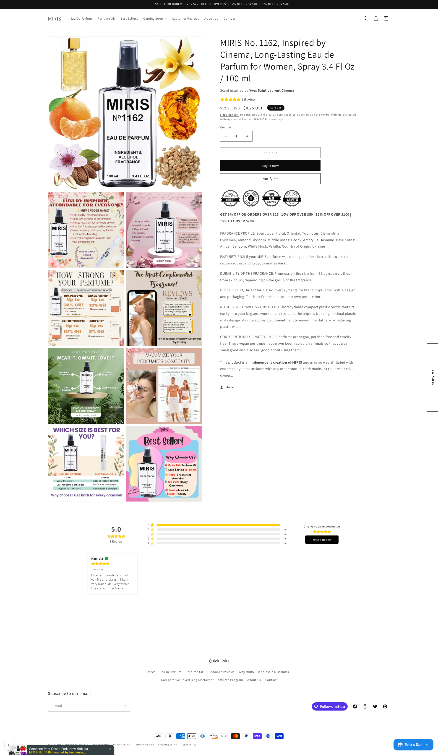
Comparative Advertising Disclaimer (187, 680)
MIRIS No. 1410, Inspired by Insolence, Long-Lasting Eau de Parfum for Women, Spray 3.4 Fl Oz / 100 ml (57, 737)
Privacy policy (121, 744)
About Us (254, 680)
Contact (271, 680)
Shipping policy (167, 744)
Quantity (226, 127)
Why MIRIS (246, 672)
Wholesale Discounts (273, 672)
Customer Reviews (221, 672)
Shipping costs (229, 114)
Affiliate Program (230, 680)
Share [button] (229, 387)
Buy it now (270, 165)
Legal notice (189, 744)
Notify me (270, 178)
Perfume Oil (194, 672)
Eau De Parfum (170, 672)
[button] (155, 18)
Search (151, 672)
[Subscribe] (125, 706)
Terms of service (144, 744)
